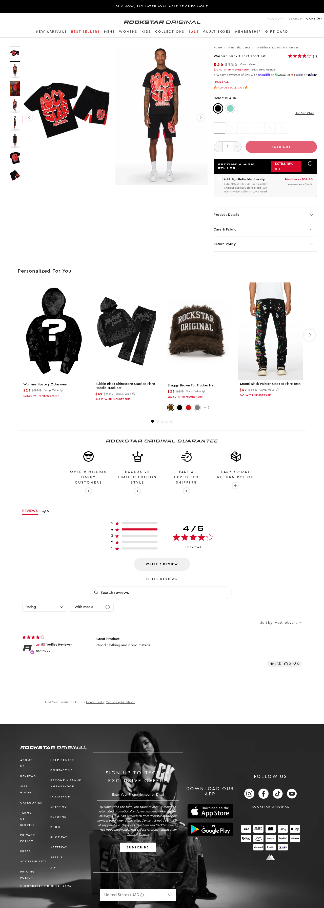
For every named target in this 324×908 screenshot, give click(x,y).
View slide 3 (162, 421)
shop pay (59, 837)
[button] (51, 32)
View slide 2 (157, 421)
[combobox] (44, 607)
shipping (58, 806)
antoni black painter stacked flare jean (270, 383)
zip (53, 867)
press (25, 851)
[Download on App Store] (210, 811)
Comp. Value (247, 64)
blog (55, 827)
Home (218, 47)
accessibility (33, 861)
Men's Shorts (95, 702)
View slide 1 (152, 421)
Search (295, 18)
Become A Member (264, 69)
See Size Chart (304, 113)
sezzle (56, 857)
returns (58, 816)
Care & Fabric (225, 229)
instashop (60, 796)
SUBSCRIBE (138, 847)
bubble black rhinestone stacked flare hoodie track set (125, 385)
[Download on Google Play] (210, 829)
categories (31, 802)
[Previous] (29, 117)
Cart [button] (314, 18)
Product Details (226, 214)
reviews (28, 776)
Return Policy (225, 244)
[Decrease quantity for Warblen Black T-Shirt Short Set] (218, 146)
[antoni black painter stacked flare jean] (270, 331)
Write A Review (162, 564)
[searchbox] (165, 592)
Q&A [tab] (45, 511)
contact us (61, 770)
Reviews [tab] (30, 511)
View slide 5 (171, 421)
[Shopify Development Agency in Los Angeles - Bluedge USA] (270, 857)
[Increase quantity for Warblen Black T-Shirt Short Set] (237, 146)
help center (62, 760)
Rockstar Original (270, 806)
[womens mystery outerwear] (53, 331)
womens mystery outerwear (45, 384)
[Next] (200, 117)
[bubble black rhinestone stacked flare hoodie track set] (125, 331)
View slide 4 (167, 421)
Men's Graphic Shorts (120, 702)
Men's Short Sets (239, 47)
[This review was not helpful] (294, 663)
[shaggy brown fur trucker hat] (198, 331)
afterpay (59, 847)
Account (276, 18)
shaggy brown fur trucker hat (191, 385)
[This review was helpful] (286, 663)
